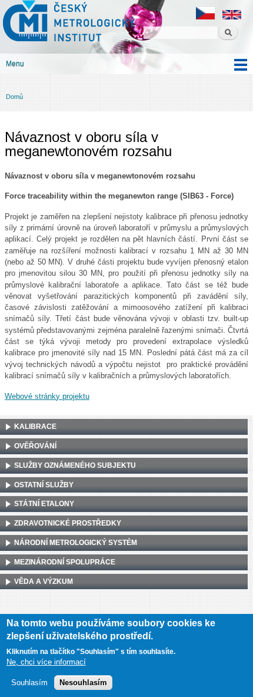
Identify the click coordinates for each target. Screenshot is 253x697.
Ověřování (35, 446)
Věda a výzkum (43, 581)
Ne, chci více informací (46, 662)
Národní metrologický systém (75, 543)
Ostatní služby (44, 485)
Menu (15, 64)
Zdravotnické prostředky (67, 523)
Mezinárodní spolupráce (64, 562)
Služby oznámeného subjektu (75, 465)
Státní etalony (44, 504)
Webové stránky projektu (47, 396)
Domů (14, 96)
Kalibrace (35, 426)
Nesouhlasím (83, 682)
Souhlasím (29, 682)
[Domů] (67, 22)
